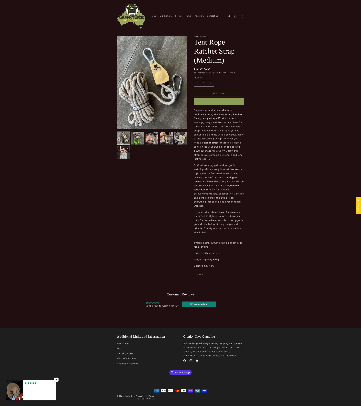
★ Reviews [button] (358, 205)
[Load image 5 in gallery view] (180, 138)
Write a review (198, 304)
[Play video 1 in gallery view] (123, 152)
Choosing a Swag (125, 353)
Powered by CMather (145, 399)
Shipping (210, 73)
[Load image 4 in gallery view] (166, 138)
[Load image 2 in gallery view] (137, 138)
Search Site (123, 343)
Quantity (198, 77)
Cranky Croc (130, 396)
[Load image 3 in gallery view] (152, 138)
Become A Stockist (126, 358)
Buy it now (219, 101)
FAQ (119, 348)
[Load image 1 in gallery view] (123, 138)
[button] (165, 16)
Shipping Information (127, 363)
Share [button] (200, 274)
